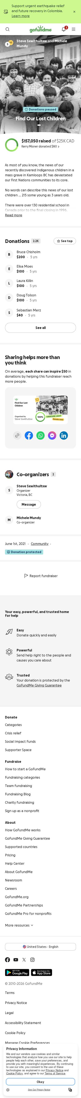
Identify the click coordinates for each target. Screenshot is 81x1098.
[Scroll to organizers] (10, 42)
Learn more (21, 16)
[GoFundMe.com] (41, 29)
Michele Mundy (29, 518)
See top (67, 241)
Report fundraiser (43, 576)
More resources (17, 925)
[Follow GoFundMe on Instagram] (32, 960)
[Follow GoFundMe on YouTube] (16, 960)
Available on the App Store (41, 972)
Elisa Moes (25, 266)
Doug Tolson (26, 295)
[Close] (74, 11)
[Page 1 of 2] (39, 125)
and (42, 43)
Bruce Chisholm (28, 252)
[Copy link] (17, 435)
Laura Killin (25, 281)
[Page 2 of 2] (43, 125)
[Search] (7, 29)
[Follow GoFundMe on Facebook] (7, 960)
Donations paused (42, 109)
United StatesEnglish (42, 946)
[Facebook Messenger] (52, 435)
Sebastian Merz (29, 310)
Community (39, 544)
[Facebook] (29, 435)
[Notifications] (63, 29)
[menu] (73, 29)
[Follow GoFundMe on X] (24, 960)
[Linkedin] (64, 435)
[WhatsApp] (40, 435)
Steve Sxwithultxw (32, 486)
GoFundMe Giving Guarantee (39, 685)
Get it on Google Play (17, 972)
